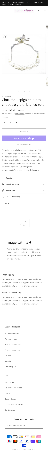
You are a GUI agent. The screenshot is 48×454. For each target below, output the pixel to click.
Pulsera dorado (11, 339)
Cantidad (5, 118)
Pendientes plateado (13, 344)
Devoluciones (10, 399)
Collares (8, 356)
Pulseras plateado (12, 333)
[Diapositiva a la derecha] (29, 92)
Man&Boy (8, 361)
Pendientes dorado (12, 350)
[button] (3, 11)
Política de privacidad (13, 388)
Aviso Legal (9, 382)
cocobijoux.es (20, 449)
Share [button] (7, 203)
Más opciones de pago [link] (24, 144)
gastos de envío (19, 113)
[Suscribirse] (40, 426)
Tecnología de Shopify (30, 449)
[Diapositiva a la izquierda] (18, 92)
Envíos (7, 393)
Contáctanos (10, 410)
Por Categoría (10, 367)
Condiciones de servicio (14, 404)
